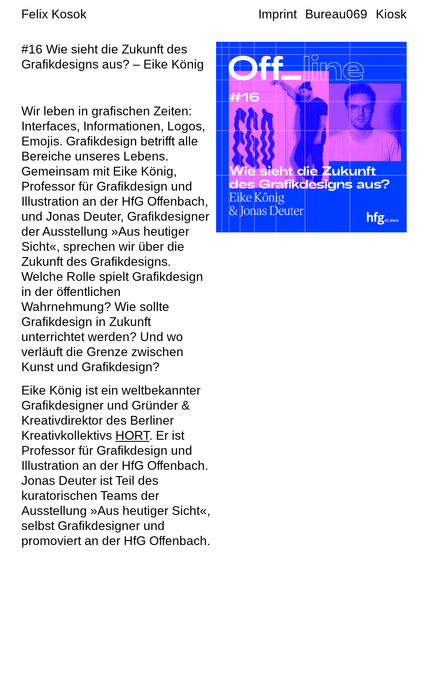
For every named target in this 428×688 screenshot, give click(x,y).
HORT (132, 435)
